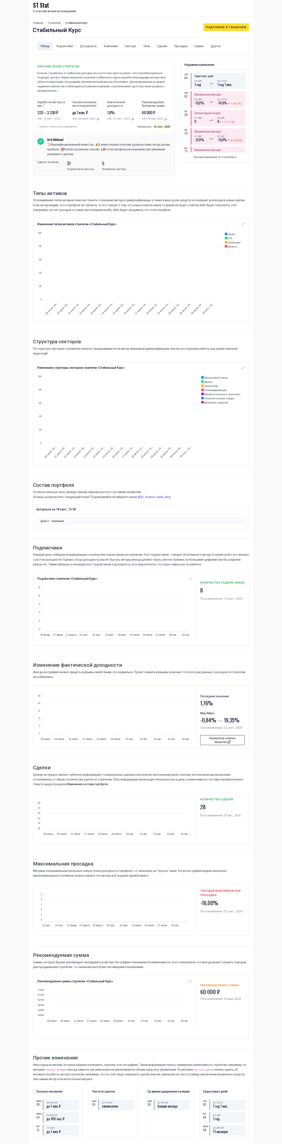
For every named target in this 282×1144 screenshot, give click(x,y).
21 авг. (198, 136)
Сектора (130, 46)
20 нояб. (107, 1102)
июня (38, 1101)
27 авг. (198, 117)
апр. (38, 1126)
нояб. (93, 1101)
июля (204, 1126)
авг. (186, 111)
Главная (38, 22)
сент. (186, 74)
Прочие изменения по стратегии (214, 157)
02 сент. (222, 99)
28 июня (52, 1102)
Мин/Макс (207, 713)
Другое (216, 46)
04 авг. (198, 81)
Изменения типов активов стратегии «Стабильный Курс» (77, 224)
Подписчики (64, 46)
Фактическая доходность (116, 104)
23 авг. (198, 99)
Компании (111, 46)
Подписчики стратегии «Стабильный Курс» (67, 578)
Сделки (162, 46)
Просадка (180, 46)
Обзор (45, 46)
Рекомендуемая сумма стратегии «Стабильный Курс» (75, 981)
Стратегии (54, 22)
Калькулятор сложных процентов (222, 740)
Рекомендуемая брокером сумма (153, 104)
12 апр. (51, 1127)
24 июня (52, 1115)
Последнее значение (214, 696)
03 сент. (222, 81)
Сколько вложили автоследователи (84, 104)
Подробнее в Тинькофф (226, 27)
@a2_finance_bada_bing (154, 497)
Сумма (199, 46)
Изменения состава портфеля (87, 784)
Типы (146, 46)
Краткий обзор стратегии (58, 66)
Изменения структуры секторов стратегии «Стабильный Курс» (81, 367)
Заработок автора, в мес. (51, 104)
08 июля (218, 1127)
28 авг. (221, 117)
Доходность (88, 46)
